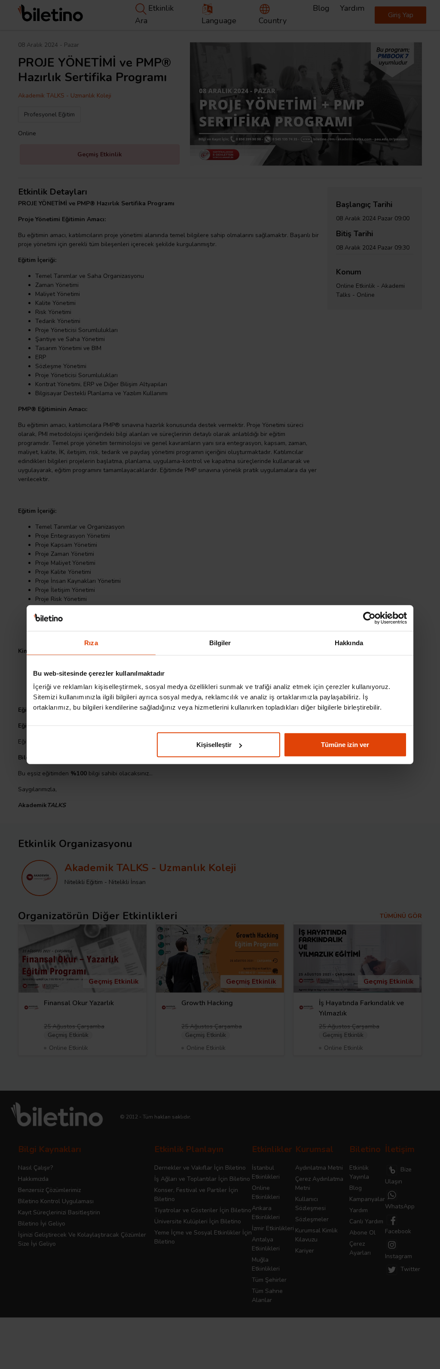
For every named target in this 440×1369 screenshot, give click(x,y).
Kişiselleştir (214, 744)
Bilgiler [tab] (220, 642)
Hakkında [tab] (349, 642)
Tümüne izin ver (345, 744)
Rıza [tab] (91, 642)
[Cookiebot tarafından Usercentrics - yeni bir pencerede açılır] (369, 617)
